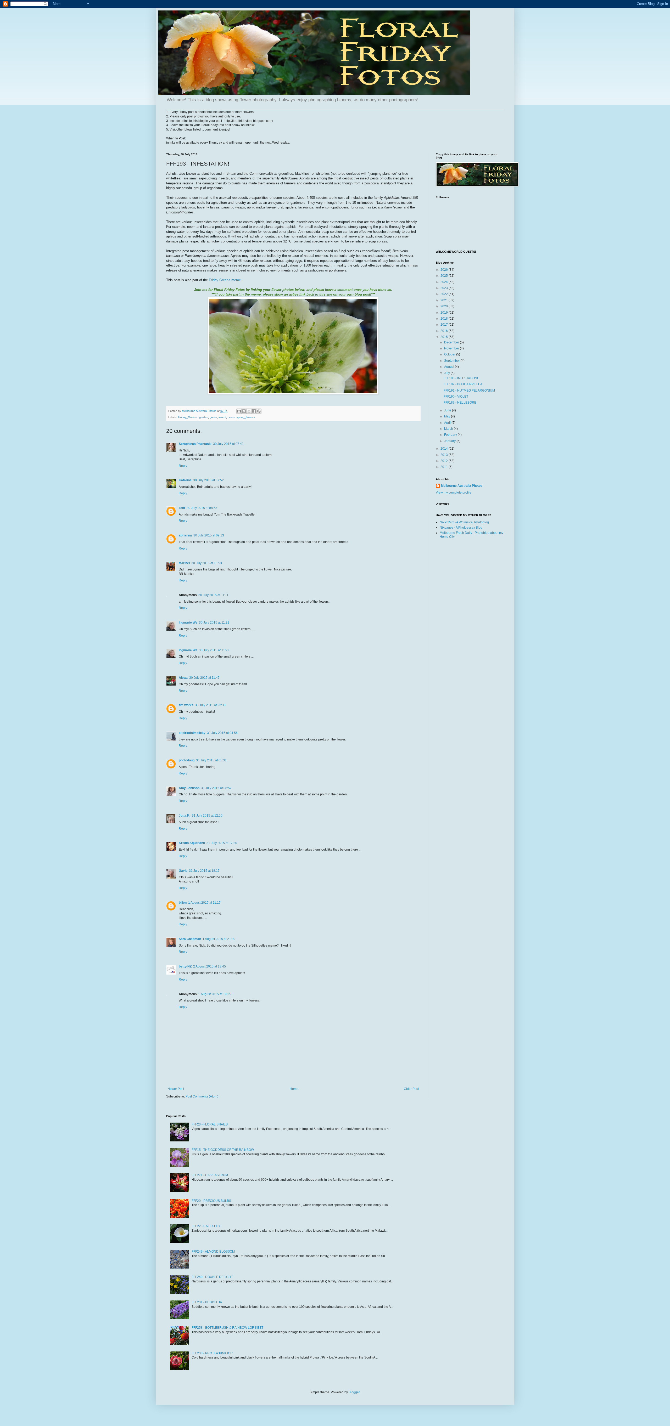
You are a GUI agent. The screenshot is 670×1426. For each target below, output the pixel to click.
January (450, 441)
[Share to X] (249, 411)
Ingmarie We (188, 622)
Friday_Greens (188, 417)
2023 (444, 288)
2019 (444, 312)
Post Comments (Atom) (202, 1096)
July (447, 373)
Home (294, 1089)
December (452, 342)
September (452, 361)
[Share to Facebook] (253, 411)
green (213, 417)
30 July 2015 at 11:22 (214, 650)
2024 (444, 282)
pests (231, 417)
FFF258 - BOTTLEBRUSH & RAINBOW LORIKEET (227, 1327)
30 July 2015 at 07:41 (228, 444)
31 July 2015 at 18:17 (204, 871)
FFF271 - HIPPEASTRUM (210, 1175)
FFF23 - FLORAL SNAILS (210, 1124)
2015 (444, 337)
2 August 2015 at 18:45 (209, 966)
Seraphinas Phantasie (195, 444)
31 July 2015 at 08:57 (216, 788)
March (449, 429)
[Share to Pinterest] (258, 411)
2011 (444, 467)
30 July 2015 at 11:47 (204, 678)
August (449, 367)
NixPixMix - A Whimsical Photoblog (464, 522)
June (448, 410)
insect (222, 417)
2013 (444, 455)
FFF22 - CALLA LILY (206, 1226)
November (452, 348)
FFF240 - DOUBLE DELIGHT (212, 1277)
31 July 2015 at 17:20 (221, 843)
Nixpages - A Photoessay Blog (461, 527)
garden (203, 417)
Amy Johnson (189, 788)
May (447, 416)
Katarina (185, 480)
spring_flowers (245, 417)
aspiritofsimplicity (192, 733)
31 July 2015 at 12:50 (207, 815)
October (450, 354)
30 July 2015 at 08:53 (202, 508)
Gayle (183, 871)
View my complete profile (453, 492)
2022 (444, 294)
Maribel (184, 563)
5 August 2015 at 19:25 (214, 994)
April (447, 423)
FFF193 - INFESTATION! (461, 378)
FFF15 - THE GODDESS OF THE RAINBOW (223, 1150)
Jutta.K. (184, 815)
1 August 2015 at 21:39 (219, 939)
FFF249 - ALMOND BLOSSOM (213, 1251)
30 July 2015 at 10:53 (206, 563)
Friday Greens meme (225, 280)
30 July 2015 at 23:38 (210, 705)
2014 (444, 448)
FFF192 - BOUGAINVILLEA (463, 384)
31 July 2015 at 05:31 (211, 760)
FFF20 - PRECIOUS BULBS (211, 1201)
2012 (444, 461)
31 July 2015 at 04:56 (222, 733)
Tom (182, 508)
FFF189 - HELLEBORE (460, 402)
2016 (444, 331)
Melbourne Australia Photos (461, 486)
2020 (444, 306)
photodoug (186, 760)
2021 (444, 300)
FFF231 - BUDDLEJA (207, 1302)
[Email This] (239, 411)
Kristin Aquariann (192, 843)
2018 (444, 318)
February (451, 435)
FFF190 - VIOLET (456, 396)
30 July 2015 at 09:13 (208, 535)
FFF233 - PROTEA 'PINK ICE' (212, 1353)
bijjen (183, 902)
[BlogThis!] (244, 411)
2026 (444, 269)
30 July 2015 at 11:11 (213, 595)
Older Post (411, 1089)
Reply (183, 466)
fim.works (186, 705)
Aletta (183, 678)
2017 (444, 324)
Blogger (354, 1392)
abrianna (185, 535)
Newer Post (176, 1089)
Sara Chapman (190, 939)
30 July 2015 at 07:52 (208, 480)
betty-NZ (185, 966)
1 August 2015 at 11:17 (204, 902)
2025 (444, 276)
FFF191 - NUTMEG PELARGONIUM (469, 390)
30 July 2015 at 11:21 (214, 622)
